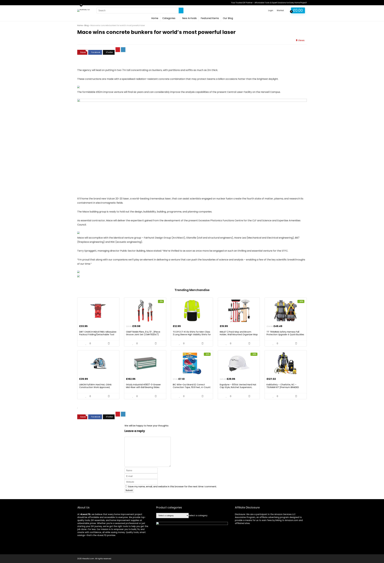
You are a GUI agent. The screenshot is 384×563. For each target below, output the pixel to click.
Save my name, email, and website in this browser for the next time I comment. (172, 486)
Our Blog (228, 18)
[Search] (181, 10)
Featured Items (210, 18)
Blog (86, 25)
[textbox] (198, 515)
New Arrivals (189, 18)
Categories (168, 18)
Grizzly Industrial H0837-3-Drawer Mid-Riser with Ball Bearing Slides (143, 386)
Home (154, 18)
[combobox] (198, 515)
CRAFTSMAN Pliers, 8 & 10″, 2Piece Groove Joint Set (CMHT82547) (143, 333)
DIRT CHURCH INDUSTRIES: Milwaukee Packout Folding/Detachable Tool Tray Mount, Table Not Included (97, 334)
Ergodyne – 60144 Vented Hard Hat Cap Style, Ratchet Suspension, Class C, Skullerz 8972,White (238, 387)
